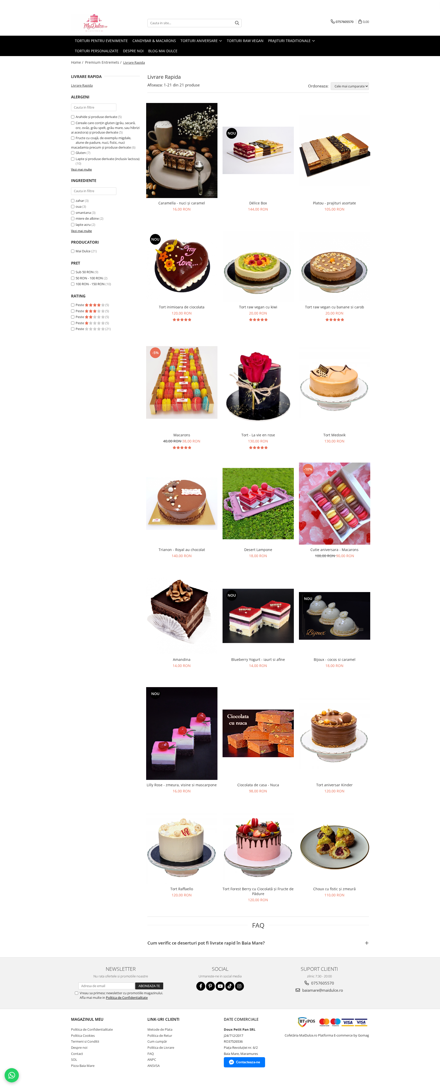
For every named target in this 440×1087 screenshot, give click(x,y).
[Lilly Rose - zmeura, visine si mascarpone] (181, 733)
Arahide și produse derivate (96, 116)
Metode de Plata (159, 1029)
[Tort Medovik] (334, 382)
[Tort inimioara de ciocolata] (181, 266)
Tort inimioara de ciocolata (181, 307)
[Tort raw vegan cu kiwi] (258, 266)
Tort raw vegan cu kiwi (258, 307)
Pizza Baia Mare (82, 1065)
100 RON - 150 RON (90, 284)
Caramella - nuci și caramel (181, 203)
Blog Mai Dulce (162, 50)
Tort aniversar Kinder (334, 784)
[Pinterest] (210, 986)
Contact (77, 1053)
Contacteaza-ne (248, 1062)
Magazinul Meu (87, 1019)
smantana (83, 212)
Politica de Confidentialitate (127, 997)
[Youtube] (220, 986)
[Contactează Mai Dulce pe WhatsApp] (12, 1075)
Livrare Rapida (82, 85)
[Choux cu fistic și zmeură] (334, 848)
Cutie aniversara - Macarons (334, 549)
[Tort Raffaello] (181, 848)
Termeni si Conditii (85, 1041)
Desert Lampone (258, 549)
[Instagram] (239, 986)
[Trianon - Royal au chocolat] (181, 503)
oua (78, 206)
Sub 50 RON (85, 272)
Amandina (181, 659)
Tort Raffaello (181, 888)
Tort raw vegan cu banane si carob (334, 307)
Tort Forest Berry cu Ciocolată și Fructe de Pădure (258, 891)
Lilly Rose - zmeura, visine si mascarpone (182, 784)
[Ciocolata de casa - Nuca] (258, 733)
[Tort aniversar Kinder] (334, 733)
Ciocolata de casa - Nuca (258, 784)
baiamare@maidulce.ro (322, 990)
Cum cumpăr (157, 1041)
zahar (80, 200)
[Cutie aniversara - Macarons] (334, 504)
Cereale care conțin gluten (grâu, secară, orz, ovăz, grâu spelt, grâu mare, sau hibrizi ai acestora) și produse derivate (105, 128)
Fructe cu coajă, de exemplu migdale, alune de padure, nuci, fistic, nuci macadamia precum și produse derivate (101, 143)
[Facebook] (200, 986)
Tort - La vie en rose (258, 435)
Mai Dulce (83, 251)
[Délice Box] (258, 150)
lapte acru (83, 224)
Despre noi (133, 50)
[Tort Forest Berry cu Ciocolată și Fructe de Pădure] (258, 848)
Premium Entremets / (103, 62)
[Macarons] (181, 382)
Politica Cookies (83, 1035)
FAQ (150, 1053)
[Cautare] (237, 23)
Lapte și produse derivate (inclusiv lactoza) (108, 158)
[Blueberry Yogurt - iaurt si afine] (258, 616)
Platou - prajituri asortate (334, 203)
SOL (74, 1059)
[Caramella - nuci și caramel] (181, 150)
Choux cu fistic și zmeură (334, 888)
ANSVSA (153, 1065)
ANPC (151, 1059)
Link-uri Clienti (163, 1019)
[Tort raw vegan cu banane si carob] (334, 266)
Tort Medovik (334, 435)
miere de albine (87, 218)
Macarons (181, 435)
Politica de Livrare (160, 1047)
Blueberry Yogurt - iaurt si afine (258, 659)
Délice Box (258, 203)
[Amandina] (181, 615)
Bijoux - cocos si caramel (334, 659)
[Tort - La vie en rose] (258, 382)
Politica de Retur (159, 1035)
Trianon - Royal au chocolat (182, 549)
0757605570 (322, 983)
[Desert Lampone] (258, 503)
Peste (80, 305)
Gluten (81, 152)
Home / (77, 62)
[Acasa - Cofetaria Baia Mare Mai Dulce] (96, 23)
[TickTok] (229, 986)
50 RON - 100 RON (89, 278)
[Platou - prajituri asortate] (334, 150)
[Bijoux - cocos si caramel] (334, 616)
